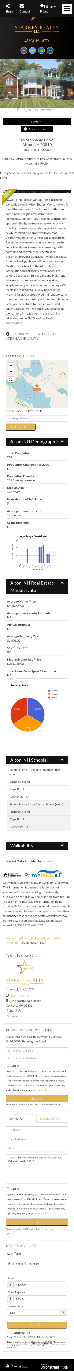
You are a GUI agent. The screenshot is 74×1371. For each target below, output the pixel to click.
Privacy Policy (41, 1090)
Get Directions (20, 427)
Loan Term (14, 1253)
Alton (57, 938)
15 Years (33, 1263)
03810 (13, 943)
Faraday (47, 861)
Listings (22, 938)
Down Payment (16, 1292)
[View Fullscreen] (11, 379)
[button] (17, 191)
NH (33, 938)
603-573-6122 (19, 995)
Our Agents (13, 1016)
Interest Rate (15, 1306)
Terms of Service (59, 1229)
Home (10, 938)
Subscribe (37, 1098)
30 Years (17, 1263)
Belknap (45, 938)
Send (37, 1222)
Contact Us (13, 1010)
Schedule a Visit (50, 1118)
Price (11, 1278)
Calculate (37, 1325)
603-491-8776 (39, 41)
